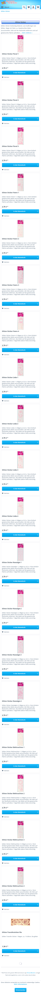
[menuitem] (5, 7)
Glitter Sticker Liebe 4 (10, 516)
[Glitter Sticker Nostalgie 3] (20, 644)
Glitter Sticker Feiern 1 (10, 193)
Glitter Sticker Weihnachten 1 (13, 747)
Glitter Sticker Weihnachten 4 (13, 886)
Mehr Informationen (20, 984)
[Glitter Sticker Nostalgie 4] (20, 691)
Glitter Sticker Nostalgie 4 (11, 701)
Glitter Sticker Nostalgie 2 (11, 609)
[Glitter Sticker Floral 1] (20, 43)
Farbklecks (12, 3)
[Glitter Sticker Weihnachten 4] (20, 876)
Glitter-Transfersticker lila (12, 932)
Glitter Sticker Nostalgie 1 (11, 562)
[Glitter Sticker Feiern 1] (20, 182)
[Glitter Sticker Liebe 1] (20, 367)
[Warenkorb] (38, 7)
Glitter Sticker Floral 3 (10, 146)
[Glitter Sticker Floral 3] (20, 136)
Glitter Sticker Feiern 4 (10, 331)
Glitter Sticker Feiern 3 (10, 285)
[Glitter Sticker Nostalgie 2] (20, 598)
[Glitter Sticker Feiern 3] (20, 275)
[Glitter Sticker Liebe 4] (20, 506)
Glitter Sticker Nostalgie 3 (11, 655)
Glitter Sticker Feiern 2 (10, 239)
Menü (7, 7)
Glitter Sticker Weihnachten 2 (13, 794)
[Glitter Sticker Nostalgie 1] (20, 552)
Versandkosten (31, 973)
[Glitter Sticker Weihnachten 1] (20, 737)
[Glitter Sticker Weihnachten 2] (20, 783)
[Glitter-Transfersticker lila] (20, 922)
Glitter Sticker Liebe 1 (10, 377)
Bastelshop (10, 1)
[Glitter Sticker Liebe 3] (20, 459)
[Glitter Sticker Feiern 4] (20, 321)
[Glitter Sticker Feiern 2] (20, 228)
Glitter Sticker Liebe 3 (10, 470)
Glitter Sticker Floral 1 (10, 54)
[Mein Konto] (33, 7)
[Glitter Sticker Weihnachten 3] (20, 829)
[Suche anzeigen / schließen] (24, 7)
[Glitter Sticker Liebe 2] (20, 413)
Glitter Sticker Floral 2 (10, 100)
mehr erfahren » (27, 33)
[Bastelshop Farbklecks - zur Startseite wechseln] (3, 2)
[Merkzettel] (29, 7)
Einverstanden (20, 990)
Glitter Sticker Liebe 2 (10, 424)
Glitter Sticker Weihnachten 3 (13, 840)
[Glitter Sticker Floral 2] (20, 90)
